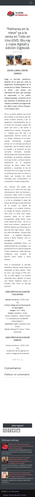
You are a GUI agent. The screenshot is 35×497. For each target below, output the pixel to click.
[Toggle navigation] (30, 3)
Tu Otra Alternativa (13, 491)
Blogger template (9, 495)
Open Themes (21, 495)
